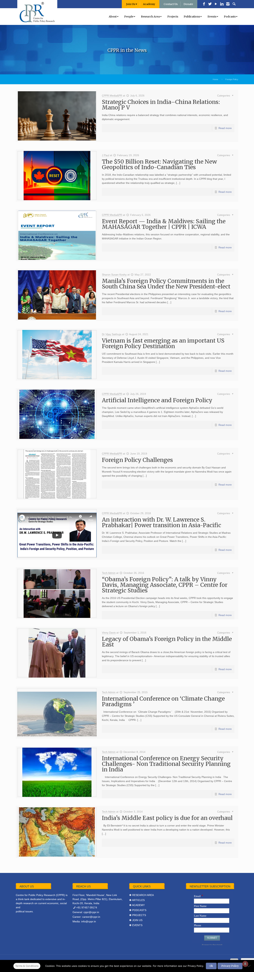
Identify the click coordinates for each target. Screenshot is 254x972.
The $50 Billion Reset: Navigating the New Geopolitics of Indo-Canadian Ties (159, 164)
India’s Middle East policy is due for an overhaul (167, 817)
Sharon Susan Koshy (114, 274)
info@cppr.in (88, 921)
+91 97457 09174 (86, 907)
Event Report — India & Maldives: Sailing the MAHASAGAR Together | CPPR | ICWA (164, 224)
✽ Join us (135, 920)
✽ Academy (137, 905)
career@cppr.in (91, 916)
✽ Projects (137, 915)
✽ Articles (137, 900)
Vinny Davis (109, 632)
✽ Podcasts (137, 910)
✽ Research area (141, 895)
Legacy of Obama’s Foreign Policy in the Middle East (167, 641)
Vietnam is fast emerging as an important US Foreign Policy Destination (163, 343)
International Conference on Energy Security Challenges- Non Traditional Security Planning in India (166, 764)
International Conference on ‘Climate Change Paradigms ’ (163, 701)
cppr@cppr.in (91, 912)
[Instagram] (228, 4)
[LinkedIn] (222, 4)
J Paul (105, 155)
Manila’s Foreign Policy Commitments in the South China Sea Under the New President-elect (166, 283)
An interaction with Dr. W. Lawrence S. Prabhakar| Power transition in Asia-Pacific (161, 522)
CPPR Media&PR (112, 95)
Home (215, 79)
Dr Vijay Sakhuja (111, 334)
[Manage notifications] (245, 964)
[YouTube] (216, 4)
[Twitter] (210, 4)
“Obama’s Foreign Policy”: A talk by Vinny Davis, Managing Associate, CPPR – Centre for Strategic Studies (164, 585)
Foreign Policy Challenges (137, 459)
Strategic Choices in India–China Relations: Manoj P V (161, 104)
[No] (249, 966)
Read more (225, 128)
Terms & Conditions (27, 965)
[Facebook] (204, 4)
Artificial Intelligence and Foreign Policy (157, 400)
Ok (211, 966)
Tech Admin (108, 572)
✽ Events (135, 925)
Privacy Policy (230, 966)
